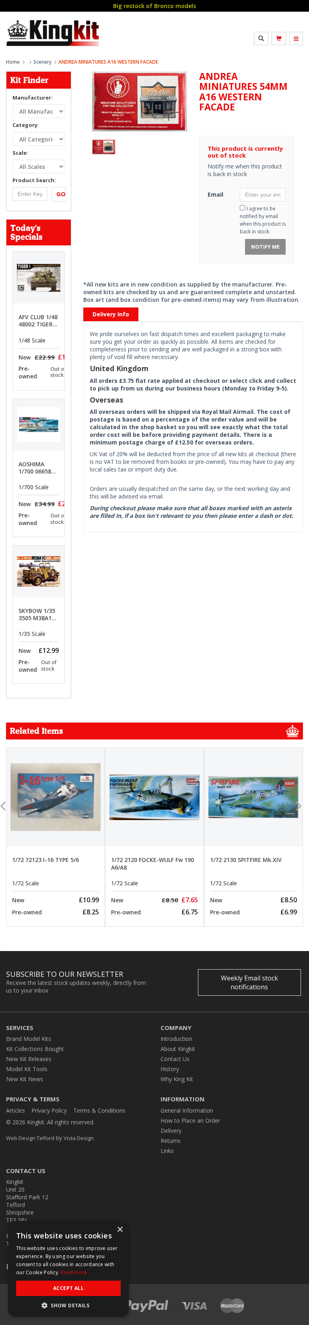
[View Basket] (279, 38)
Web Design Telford (30, 1138)
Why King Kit (177, 1079)
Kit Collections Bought (35, 1049)
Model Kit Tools (26, 1069)
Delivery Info (111, 314)
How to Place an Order (190, 1120)
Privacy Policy (49, 1110)
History (170, 1069)
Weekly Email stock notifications (249, 982)
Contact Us (175, 1059)
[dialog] (68, 1269)
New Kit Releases (29, 1059)
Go (61, 194)
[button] (68, 1305)
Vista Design (79, 1138)
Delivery (171, 1130)
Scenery (42, 61)
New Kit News (24, 1079)
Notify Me (265, 246)
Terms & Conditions (99, 1110)
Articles (15, 1110)
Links (167, 1151)
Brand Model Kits (28, 1039)
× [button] (120, 1230)
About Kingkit (178, 1049)
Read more (74, 1272)
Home (13, 61)
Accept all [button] (68, 1288)
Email (215, 194)
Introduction (176, 1039)
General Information (187, 1110)
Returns (171, 1140)
